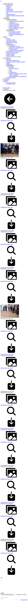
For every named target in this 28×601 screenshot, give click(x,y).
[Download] (11, 142)
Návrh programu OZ (14, 26)
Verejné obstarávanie (11, 77)
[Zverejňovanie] (10, 58)
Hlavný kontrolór (10, 30)
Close (2, 593)
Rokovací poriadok (13, 29)
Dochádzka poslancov (14, 23)
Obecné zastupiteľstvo (11, 19)
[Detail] (11, 131)
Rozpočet (11, 67)
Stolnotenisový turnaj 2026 (7, 120)
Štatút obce (8, 6)
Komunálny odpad (10, 39)
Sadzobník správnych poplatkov (16, 50)
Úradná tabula (6, 78)
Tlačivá (8, 38)
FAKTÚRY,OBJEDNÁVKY (13, 60)
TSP (7, 13)
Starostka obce (9, 10)
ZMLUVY (8, 59)
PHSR (10, 71)
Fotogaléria (6, 80)
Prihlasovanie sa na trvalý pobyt (13, 51)
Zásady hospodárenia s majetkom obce (18, 76)
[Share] (2, 597)
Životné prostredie (10, 54)
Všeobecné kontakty (11, 82)
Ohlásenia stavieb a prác (14, 46)
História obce (9, 5)
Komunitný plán (13, 72)
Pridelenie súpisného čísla (12, 52)
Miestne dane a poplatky (11, 42)
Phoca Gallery (24, 599)
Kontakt (5, 81)
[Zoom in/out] (5, 597)
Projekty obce (9, 64)
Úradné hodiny (9, 9)
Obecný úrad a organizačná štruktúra (14, 11)
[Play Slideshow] (6, 597)
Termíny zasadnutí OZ (14, 25)
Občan (5, 37)
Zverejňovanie (6, 58)
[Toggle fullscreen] (4, 597)
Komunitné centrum (10, 14)
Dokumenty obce (10, 65)
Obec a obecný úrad (8, 3)
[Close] (1, 597)
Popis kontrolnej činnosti (14, 31)
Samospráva (6, 18)
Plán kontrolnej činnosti (14, 33)
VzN (10, 69)
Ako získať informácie (11, 41)
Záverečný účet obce (14, 68)
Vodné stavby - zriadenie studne (16, 47)
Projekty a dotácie (10, 55)
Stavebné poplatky (13, 49)
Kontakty (8, 7)
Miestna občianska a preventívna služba (15, 15)
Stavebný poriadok (11, 45)
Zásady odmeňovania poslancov (16, 27)
